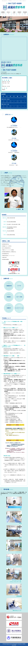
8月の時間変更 (14, 125)
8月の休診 (14, 138)
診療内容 (19, 12)
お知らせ (8, 12)
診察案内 (3, 12)
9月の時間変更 (14, 150)
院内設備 (25, 12)
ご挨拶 (14, 12)
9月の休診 (14, 163)
